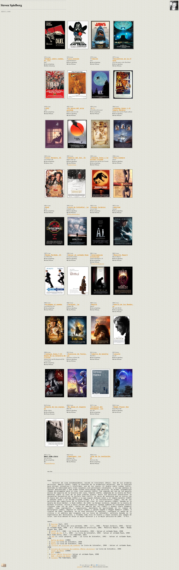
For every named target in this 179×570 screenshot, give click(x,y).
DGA (53, 536)
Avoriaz (54, 524)
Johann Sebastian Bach (74, 214)
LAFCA (53, 531)
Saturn (54, 526)
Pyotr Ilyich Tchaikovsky (97, 264)
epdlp (91, 567)
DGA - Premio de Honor (61, 556)
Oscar (53, 542)
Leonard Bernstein (50, 463)
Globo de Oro (56, 533)
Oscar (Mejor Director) (61, 554)
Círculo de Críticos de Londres (65, 545)
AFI (52, 552)
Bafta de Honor (57, 540)
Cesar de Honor (57, 551)
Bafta (53, 544)
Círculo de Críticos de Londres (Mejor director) (73, 549)
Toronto (54, 558)
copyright (79, 567)
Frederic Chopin (72, 165)
